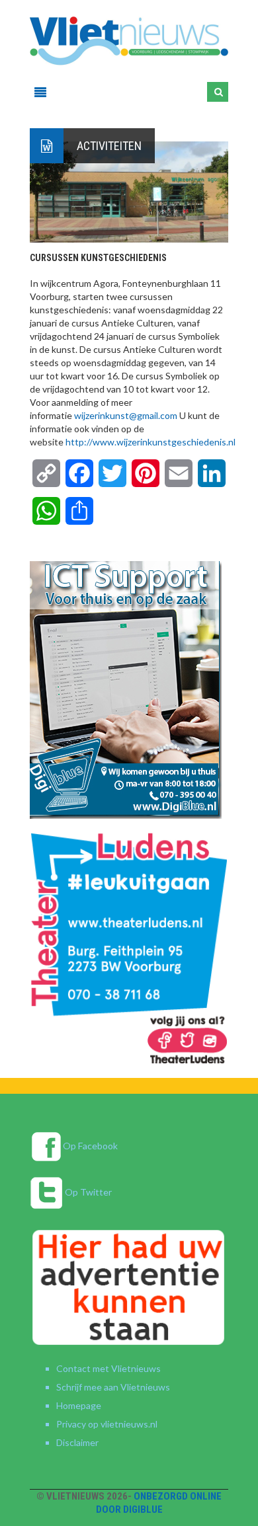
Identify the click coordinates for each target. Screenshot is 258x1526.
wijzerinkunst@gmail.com (125, 415)
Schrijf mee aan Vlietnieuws (113, 1386)
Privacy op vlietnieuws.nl (106, 1424)
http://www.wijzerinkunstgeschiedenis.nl (150, 441)
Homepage (78, 1405)
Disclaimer (77, 1442)
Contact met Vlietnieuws (108, 1368)
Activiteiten (109, 146)
